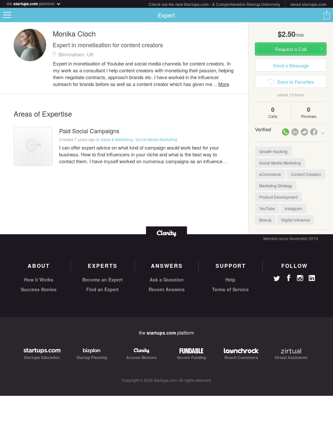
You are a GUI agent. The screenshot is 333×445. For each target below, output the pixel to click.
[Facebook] (288, 278)
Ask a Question (167, 279)
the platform (31, 3)
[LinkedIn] (312, 278)
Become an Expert (102, 279)
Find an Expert (102, 289)
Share (326, 15)
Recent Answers (167, 289)
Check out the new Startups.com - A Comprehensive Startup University (214, 4)
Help (230, 279)
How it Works (38, 279)
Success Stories (39, 289)
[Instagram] (300, 278)
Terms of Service (230, 289)
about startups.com (308, 4)
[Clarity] (166, 232)
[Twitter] (276, 279)
